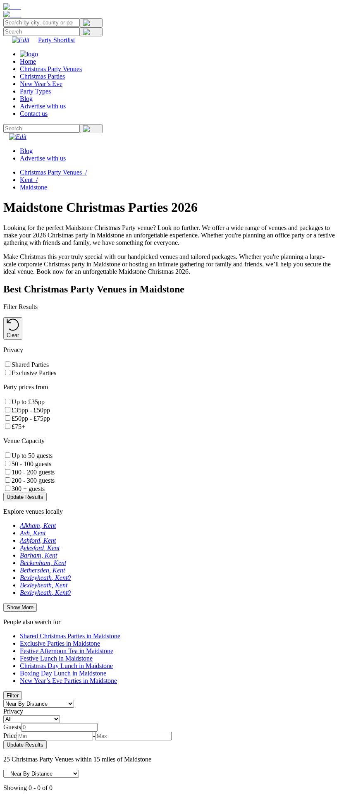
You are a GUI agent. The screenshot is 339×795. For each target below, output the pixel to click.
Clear (13, 335)
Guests (12, 726)
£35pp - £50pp (31, 410)
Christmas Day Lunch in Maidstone (66, 665)
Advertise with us (43, 106)
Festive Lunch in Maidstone (56, 658)
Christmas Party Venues (51, 68)
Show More (20, 607)
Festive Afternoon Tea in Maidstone (66, 650)
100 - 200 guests (33, 472)
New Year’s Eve (41, 83)
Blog (26, 98)
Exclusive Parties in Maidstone (60, 643)
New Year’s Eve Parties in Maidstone (68, 680)
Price (10, 735)
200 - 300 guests (33, 480)
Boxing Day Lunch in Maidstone (63, 673)
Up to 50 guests (32, 455)
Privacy (13, 711)
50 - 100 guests (31, 463)
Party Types (35, 91)
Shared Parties (30, 364)
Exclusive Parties (34, 372)
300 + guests (28, 488)
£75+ (18, 426)
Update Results (25, 497)
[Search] (91, 22)
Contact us (34, 113)
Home (28, 61)
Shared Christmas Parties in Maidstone (70, 635)
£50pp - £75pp (31, 418)
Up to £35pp (28, 401)
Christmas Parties (42, 76)
